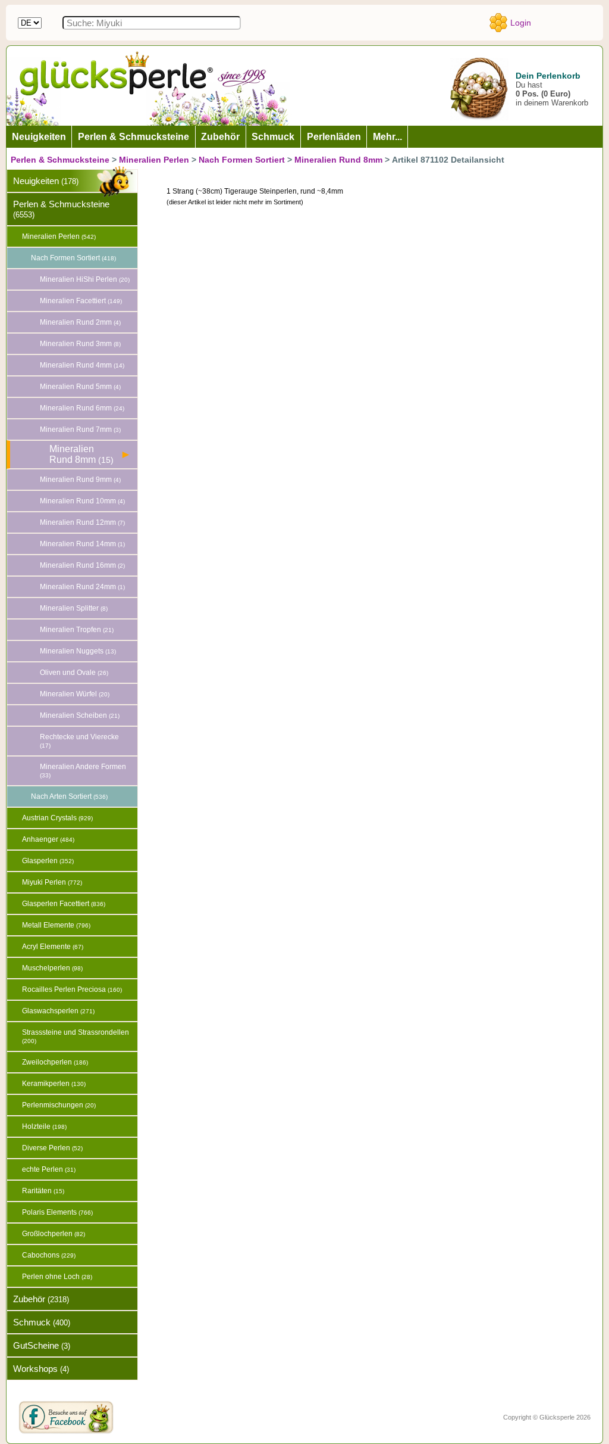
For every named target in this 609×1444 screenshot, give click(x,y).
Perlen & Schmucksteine (60, 159)
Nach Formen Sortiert (242, 159)
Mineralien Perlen (154, 159)
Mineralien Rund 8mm (338, 159)
